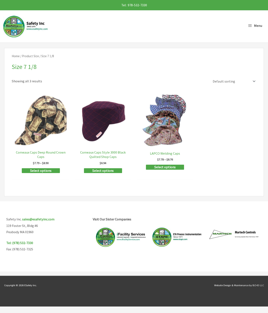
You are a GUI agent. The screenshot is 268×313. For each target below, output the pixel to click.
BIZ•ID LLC (258, 285)
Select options (41, 170)
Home (16, 56)
